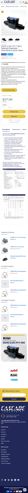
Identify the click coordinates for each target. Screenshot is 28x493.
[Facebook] (2, 480)
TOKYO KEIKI (4, 44)
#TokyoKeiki (16, 165)
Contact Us (3, 434)
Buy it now (14, 116)
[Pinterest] (8, 480)
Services (3, 432)
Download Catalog (10, 90)
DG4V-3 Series (21, 133)
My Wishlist (4, 452)
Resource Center (5, 441)
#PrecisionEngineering (16, 166)
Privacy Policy (4, 461)
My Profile (3, 449)
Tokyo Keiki (13, 133)
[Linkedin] (15, 480)
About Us (3, 429)
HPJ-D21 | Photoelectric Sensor (16, 280)
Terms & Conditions (6, 463)
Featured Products (7, 232)
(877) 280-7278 (11, 416)
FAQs (2, 443)
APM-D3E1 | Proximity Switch (18, 271)
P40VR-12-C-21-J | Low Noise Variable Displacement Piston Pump (18, 237)
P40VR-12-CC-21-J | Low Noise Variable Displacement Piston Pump (18, 247)
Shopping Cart (4, 456)
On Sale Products (7, 266)
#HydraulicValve (7, 166)
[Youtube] (18, 480)
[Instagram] (12, 480)
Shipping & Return (5, 458)
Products (3, 436)
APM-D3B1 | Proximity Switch (18, 290)
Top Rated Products (8, 300)
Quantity (4, 105)
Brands (3, 438)
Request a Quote (5, 454)
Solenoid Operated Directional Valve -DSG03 (18, 256)
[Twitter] (5, 480)
